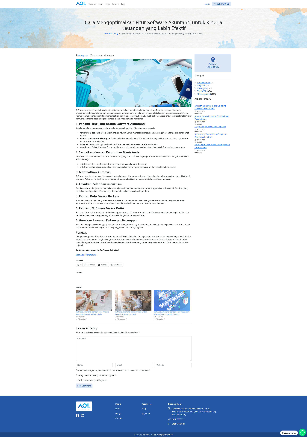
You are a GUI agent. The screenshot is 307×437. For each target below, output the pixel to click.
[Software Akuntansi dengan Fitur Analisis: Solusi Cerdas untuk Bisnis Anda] (94, 300)
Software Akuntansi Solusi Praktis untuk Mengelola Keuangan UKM (131, 313)
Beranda (93, 4)
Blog (123, 4)
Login (207, 4)
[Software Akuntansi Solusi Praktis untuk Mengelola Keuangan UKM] (133, 300)
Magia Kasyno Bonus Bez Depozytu (210, 126)
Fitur (100, 4)
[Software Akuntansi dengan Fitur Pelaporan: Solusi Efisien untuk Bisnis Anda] (172, 300)
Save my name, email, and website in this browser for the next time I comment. (114, 370)
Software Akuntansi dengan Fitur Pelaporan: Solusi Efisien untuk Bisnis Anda (171, 313)
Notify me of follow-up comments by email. (97, 375)
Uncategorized (204, 94)
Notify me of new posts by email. (92, 380)
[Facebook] (77, 415)
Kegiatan (201, 85)
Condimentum (203, 82)
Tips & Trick (202, 91)
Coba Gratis (222, 4)
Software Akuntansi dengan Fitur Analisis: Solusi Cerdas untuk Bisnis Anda (92, 313)
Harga (107, 4)
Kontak (115, 4)
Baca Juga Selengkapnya (86, 254)
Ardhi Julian (83, 55)
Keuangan (202, 88)
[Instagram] (82, 415)
